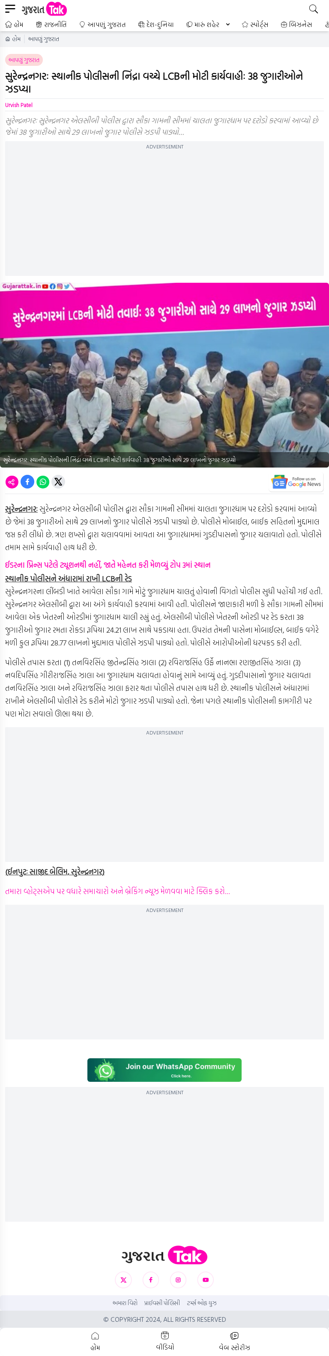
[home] (164, 1255)
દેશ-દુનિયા (160, 24)
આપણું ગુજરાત (106, 24)
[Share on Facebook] (27, 482)
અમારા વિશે (125, 1303)
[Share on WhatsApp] (43, 482)
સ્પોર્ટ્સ (259, 24)
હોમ (19, 24)
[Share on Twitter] (58, 482)
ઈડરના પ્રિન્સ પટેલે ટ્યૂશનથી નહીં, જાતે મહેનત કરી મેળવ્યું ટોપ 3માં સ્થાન (108, 565)
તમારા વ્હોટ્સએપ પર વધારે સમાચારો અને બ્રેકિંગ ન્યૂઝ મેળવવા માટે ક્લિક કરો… (117, 891)
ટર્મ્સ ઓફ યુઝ (202, 1303)
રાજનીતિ (55, 24)
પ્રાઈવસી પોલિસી (162, 1303)
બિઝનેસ (300, 24)
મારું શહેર (206, 24)
